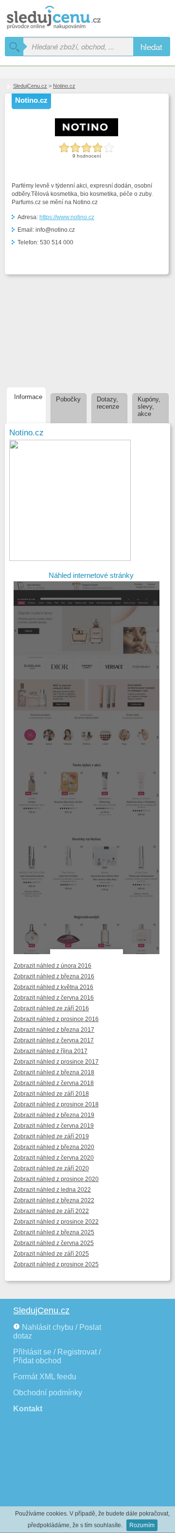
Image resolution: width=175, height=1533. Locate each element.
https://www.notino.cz (66, 217)
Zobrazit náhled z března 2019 (54, 1115)
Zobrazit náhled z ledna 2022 (52, 1189)
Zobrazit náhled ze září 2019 (51, 1136)
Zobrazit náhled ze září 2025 (51, 1253)
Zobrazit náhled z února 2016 (52, 965)
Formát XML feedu (44, 1377)
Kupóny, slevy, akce (149, 406)
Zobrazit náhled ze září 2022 (51, 1211)
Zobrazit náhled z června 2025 (54, 1243)
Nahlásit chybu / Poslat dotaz (57, 1331)
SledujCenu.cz (30, 86)
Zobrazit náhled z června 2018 (54, 1083)
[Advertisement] (56, 329)
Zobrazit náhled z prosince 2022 (56, 1221)
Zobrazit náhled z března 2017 (54, 1029)
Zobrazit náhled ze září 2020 (51, 1168)
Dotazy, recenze (108, 403)
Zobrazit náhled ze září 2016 (51, 1008)
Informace (28, 396)
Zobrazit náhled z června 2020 (54, 1157)
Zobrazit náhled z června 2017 (54, 1040)
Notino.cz (64, 86)
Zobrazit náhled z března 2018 (54, 1072)
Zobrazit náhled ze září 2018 (51, 1093)
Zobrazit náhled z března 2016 (54, 976)
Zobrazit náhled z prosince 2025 (56, 1264)
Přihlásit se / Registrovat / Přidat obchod (57, 1356)
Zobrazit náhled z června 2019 (54, 1125)
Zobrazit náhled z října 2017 (51, 1051)
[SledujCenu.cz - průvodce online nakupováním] (68, 18)
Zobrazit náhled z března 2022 (54, 1200)
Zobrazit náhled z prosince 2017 (56, 1061)
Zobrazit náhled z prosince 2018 (56, 1104)
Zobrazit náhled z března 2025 (54, 1232)
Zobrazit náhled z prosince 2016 (56, 1019)
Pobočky (68, 399)
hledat (151, 46)
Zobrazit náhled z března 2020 (54, 1147)
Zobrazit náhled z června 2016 (54, 997)
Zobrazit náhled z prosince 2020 (56, 1179)
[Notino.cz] (86, 134)
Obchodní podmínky (47, 1393)
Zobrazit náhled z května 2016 (53, 987)
